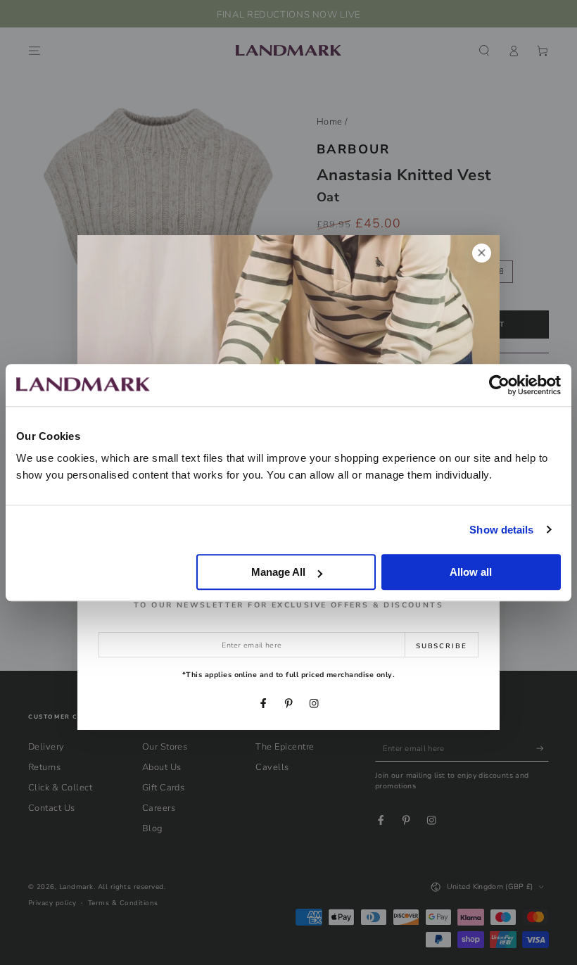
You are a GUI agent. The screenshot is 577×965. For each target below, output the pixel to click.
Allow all (471, 572)
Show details (501, 530)
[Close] (481, 253)
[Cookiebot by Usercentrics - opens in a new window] (499, 385)
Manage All (278, 572)
